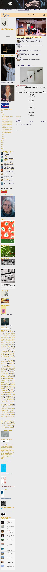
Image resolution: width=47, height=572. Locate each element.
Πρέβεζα (13, 405)
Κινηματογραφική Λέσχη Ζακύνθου (7, 456)
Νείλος (2, 393)
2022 (2, 139)
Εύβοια (1, 364)
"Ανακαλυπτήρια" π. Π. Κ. (4, 331)
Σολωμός (4, 413)
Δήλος (7, 353)
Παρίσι (3, 399)
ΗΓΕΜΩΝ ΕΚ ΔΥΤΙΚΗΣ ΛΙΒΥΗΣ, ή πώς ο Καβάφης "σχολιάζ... (8, 123)
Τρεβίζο (9, 421)
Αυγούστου (3, 134)
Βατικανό (2, 347)
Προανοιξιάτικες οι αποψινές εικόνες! (8, 182)
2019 (2, 141)
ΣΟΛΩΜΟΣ (21, 9)
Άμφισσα (2, 341)
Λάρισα (6, 380)
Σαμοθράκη (2, 411)
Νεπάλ (6, 393)
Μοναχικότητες (8, 388)
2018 (2, 142)
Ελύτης (12, 360)
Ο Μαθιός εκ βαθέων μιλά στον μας (6, 448)
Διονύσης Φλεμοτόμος (6, 356)
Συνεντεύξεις (12, 415)
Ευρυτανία (5, 364)
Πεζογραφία (7, 401)
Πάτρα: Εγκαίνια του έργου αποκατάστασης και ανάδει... (7, 118)
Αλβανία (13, 339)
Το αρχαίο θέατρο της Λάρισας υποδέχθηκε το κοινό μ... (7, 132)
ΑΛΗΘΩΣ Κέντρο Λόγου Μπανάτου (10, 340)
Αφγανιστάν (5, 346)
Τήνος (2, 420)
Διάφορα (7, 354)
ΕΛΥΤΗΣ (16, 9)
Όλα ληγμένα (12, 395)
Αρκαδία (5, 344)
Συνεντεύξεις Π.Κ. (2, 416)
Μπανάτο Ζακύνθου (10, 391)
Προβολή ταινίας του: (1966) (5, 445)
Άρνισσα (11, 344)
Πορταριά (8, 405)
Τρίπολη (13, 421)
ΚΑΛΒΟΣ (19, 9)
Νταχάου (14, 394)
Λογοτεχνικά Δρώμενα (4, 381)
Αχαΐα (12, 346)
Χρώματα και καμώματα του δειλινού (5, 119)
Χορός (2, 427)
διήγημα (13, 354)
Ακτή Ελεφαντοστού (8, 339)
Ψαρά (4, 427)
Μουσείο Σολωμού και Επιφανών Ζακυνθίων (8, 390)
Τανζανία (13, 416)
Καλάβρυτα (9, 371)
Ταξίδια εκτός (3, 417)
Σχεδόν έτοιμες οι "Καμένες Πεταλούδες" (8, 163)
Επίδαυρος (12, 361)
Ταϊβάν (11, 416)
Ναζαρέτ (1, 392)
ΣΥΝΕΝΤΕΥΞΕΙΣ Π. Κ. (38, 9)
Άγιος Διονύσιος (10, 336)
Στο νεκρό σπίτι (3, 126)
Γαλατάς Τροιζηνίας (3, 350)
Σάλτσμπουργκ (12, 410)
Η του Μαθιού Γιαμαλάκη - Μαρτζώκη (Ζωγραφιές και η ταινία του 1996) (7, 452)
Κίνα (11, 375)
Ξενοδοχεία (5, 395)
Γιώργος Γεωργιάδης (9, 351)
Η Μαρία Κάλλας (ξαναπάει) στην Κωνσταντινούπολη (7, 131)
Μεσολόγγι (10, 386)
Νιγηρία (9, 393)
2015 (2, 144)
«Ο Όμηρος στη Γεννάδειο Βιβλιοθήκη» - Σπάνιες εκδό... (7, 116)
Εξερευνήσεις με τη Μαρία (4, 361)
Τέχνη (2, 419)
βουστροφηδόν (19, 58)
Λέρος (8, 380)
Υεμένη (10, 422)
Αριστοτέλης (2, 344)
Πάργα (1, 399)
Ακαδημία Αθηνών (3, 339)
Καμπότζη (1, 373)
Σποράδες (8, 414)
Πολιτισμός (11, 404)
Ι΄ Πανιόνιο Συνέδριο (10, 367)
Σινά (4, 412)
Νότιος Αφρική (9, 394)
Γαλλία (7, 350)
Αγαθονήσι (6, 334)
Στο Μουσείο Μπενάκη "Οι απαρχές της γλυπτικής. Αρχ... (7, 121)
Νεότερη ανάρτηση (18, 121)
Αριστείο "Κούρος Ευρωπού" (9, 343)
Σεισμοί (12, 411)
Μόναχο (12, 388)
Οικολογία (9, 395)
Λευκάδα (14, 380)
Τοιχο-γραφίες (12, 420)
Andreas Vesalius (12, 427)
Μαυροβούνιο (2, 384)
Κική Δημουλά (2, 375)
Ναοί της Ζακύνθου (8, 392)
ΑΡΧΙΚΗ (2, 9)
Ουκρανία (2, 397)
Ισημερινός (8, 369)
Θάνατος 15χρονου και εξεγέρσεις (8, 366)
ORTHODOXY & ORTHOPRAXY (21, 53)
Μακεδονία (2, 382)
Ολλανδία (1, 396)
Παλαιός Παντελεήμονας (11, 397)
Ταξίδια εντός (12, 417)
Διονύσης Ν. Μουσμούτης (9, 355)
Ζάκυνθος (5, 365)
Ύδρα (7, 422)
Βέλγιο (5, 347)
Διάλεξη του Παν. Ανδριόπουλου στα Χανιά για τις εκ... (7, 130)
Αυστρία (1, 346)
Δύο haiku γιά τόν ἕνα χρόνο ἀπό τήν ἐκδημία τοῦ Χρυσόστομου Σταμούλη (28, 45)
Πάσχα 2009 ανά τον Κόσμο (10, 399)
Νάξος (4, 392)
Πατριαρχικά (3, 401)
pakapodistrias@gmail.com (4, 11)
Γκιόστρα (1, 352)
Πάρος (5, 399)
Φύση (12, 424)
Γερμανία (10, 350)
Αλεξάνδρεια (2, 340)
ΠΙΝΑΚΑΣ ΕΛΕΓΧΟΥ (26, 10)
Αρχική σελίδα (31, 121)
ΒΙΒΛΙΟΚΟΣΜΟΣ (9, 9)
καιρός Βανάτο (17, 37)
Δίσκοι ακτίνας (12, 356)
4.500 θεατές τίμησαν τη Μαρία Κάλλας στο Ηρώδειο (7, 127)
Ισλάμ (10, 369)
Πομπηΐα (1, 405)
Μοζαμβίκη (2, 388)
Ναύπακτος (13, 392)
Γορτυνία (7, 352)
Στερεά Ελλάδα (12, 414)
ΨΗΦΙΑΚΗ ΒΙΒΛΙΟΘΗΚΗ (21, 10)
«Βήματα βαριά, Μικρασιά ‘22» (5, 117)
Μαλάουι (6, 382)
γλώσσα (4, 352)
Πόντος (4, 405)
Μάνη (11, 382)
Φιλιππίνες (4, 423)
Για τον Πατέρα (4, 351)
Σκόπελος (7, 412)
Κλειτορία (13, 376)
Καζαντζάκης (2, 371)
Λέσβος (11, 380)
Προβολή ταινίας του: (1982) (5, 451)
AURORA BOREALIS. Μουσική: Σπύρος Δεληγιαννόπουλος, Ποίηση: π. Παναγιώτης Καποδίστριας (9, 160)
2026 (2, 110)
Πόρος (6, 405)
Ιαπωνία (7, 368)
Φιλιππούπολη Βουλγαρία (9, 423)
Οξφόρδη (7, 396)
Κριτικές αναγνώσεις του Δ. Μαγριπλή (8, 378)
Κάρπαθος (7, 373)
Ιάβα (5, 368)
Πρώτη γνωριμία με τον (7, 444)
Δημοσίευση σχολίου (18, 120)
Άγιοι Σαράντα (10, 335)
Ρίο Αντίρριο (12, 408)
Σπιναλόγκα (2, 414)
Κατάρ (13, 373)
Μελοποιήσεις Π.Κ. (3, 386)
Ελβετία (1, 360)
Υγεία (4, 422)
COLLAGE (13, 9)
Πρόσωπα (13, 406)
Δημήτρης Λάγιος (11, 353)
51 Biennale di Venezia (7, 333)
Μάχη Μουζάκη (7, 384)
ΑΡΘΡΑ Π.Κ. (5, 9)
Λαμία (1, 380)
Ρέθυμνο (6, 408)
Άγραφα (7, 337)
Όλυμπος (4, 396)
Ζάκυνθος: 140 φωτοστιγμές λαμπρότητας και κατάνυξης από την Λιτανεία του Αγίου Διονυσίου (31, 40)
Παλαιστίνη (2, 398)
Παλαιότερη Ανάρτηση (43, 121)
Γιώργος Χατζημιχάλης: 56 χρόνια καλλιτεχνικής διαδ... (7, 124)
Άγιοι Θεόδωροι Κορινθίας (5, 335)
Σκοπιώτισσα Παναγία (11, 412)
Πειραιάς (10, 401)
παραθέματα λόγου (19, 44)
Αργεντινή (13, 342)
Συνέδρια (7, 415)
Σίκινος (2, 412)
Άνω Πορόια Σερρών (8, 342)
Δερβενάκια (5, 353)
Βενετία (8, 347)
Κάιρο (5, 371)
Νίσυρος (5, 394)
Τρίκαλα (11, 421)
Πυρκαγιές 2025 (2, 408)
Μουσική (12, 390)
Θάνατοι (2, 366)
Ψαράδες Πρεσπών (7, 427)
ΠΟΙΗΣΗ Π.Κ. (33, 9)
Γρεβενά (10, 352)
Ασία (5, 345)
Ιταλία (10, 370)
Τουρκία (2, 421)
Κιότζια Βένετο (9, 376)
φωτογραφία (3, 426)
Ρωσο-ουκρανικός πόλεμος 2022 (8, 410)
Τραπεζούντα (6, 421)
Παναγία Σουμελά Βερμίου (8, 398)
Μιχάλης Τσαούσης (12, 387)
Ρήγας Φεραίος (9, 408)
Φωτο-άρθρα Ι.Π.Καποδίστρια (11, 425)
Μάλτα (9, 382)
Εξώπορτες (9, 361)
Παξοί (13, 398)
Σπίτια (5, 414)
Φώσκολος (5, 425)
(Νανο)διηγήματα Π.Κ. (7, 332)
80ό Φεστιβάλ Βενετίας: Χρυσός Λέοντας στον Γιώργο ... (7, 129)
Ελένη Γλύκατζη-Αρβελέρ (7, 360)
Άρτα (13, 344)
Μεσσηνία (14, 386)
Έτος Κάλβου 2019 (11, 363)
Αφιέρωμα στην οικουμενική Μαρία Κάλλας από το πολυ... (7, 125)
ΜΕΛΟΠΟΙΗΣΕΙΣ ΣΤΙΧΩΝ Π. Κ (27, 9)
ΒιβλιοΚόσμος (12, 348)
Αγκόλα (5, 337)
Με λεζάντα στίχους (12, 384)
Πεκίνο (13, 401)
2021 (2, 140)
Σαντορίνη (9, 411)
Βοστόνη (11, 349)
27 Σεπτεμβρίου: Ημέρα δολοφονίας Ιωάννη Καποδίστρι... (7, 120)
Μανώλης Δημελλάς (7, 383)
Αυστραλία (12, 345)
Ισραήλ (2, 370)
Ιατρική (10, 368)
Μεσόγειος (7, 386)
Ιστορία (6, 370)
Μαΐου (2, 136)
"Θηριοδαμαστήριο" (11, 331)
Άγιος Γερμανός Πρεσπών (4, 336)
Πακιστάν (6, 397)
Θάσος (13, 366)
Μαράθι (11, 383)
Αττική (8, 345)
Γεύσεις (14, 350)
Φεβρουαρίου (3, 138)
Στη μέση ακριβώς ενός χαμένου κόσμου (26, 65)
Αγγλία (8, 334)
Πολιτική (7, 404)
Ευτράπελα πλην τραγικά (10, 364)
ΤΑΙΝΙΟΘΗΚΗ (43, 9)
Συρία (6, 416)
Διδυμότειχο (11, 354)
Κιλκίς (7, 375)
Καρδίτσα (4, 373)
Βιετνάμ (3, 349)
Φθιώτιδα (13, 422)
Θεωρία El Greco (2, 367)
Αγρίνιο (10, 337)
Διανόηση (4, 354)
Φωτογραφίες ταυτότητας (9, 426)
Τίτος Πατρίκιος (7, 420)
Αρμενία (8, 344)
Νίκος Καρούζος (2, 394)
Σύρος (8, 416)
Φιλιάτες (1, 423)
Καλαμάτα (12, 371)
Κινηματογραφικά (3, 376)
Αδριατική (13, 337)
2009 (2, 148)
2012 (2, 146)
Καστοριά (11, 373)
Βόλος (8, 349)
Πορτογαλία (11, 405)
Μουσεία (6, 389)
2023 (2, 112)
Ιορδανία (5, 369)
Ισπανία (13, 369)
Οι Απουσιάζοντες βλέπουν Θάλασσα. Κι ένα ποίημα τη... (7, 122)
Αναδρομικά (5, 341)
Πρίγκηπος (5, 406)
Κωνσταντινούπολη (10, 379)
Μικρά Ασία (6, 387)
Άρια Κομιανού (2, 343)
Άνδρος (9, 341)
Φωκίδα (1, 425)
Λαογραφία (3, 380)
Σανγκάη (5, 411)
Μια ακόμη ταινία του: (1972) (6, 449)
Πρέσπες (1, 406)
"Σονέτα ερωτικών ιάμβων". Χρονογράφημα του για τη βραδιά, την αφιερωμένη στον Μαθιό (7, 450)
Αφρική (9, 346)
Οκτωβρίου (3, 114)
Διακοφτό (1, 354)
